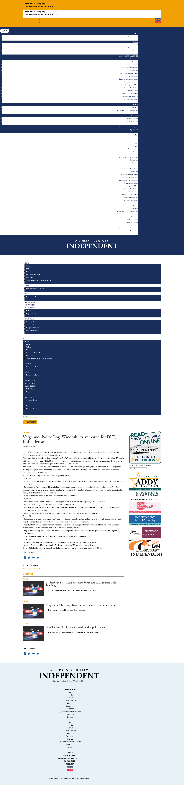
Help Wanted (30, 311)
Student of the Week (33, 275)
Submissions (134, 59)
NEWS (26, 263)
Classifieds (70, 706)
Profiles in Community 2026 (128, 127)
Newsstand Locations (131, 37)
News (70, 692)
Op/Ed (70, 697)
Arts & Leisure (70, 700)
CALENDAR (29, 319)
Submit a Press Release (130, 96)
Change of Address (131, 85)
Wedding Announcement (129, 76)
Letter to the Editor (33, 297)
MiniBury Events (32, 330)
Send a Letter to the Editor (129, 73)
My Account (134, 130)
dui (42, 568)
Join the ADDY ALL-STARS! (128, 56)
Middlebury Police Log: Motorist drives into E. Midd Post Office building (81, 584)
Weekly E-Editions (131, 118)
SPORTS (27, 286)
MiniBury (29, 277)
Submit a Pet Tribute (131, 99)
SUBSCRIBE (31, 422)
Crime (28, 266)
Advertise (135, 104)
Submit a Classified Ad (130, 88)
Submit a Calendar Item (130, 93)
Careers (135, 51)
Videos (28, 269)
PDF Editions (133, 116)
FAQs (136, 45)
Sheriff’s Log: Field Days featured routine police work (75, 627)
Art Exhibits (30, 325)
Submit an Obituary (131, 90)
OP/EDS (27, 294)
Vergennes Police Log (31, 568)
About (136, 34)
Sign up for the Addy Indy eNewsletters (41, 6)
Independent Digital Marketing (127, 110)
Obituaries (70, 703)
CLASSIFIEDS (29, 308)
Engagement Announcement (128, 79)
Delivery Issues (133, 48)
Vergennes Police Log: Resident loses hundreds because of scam (81, 605)
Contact (135, 42)
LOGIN (4, 31)
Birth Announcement (131, 82)
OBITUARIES (29, 305)
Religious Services (32, 328)
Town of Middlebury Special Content (39, 280)
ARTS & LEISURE (30, 302)
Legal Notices (31, 314)
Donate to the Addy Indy (34, 3)
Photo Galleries (31, 272)
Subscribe (70, 714)
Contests (135, 62)
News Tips (134, 70)
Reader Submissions (131, 65)
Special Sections (132, 121)
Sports (70, 695)
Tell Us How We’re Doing (129, 67)
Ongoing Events (31, 322)
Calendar (70, 709)
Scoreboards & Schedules (35, 288)
